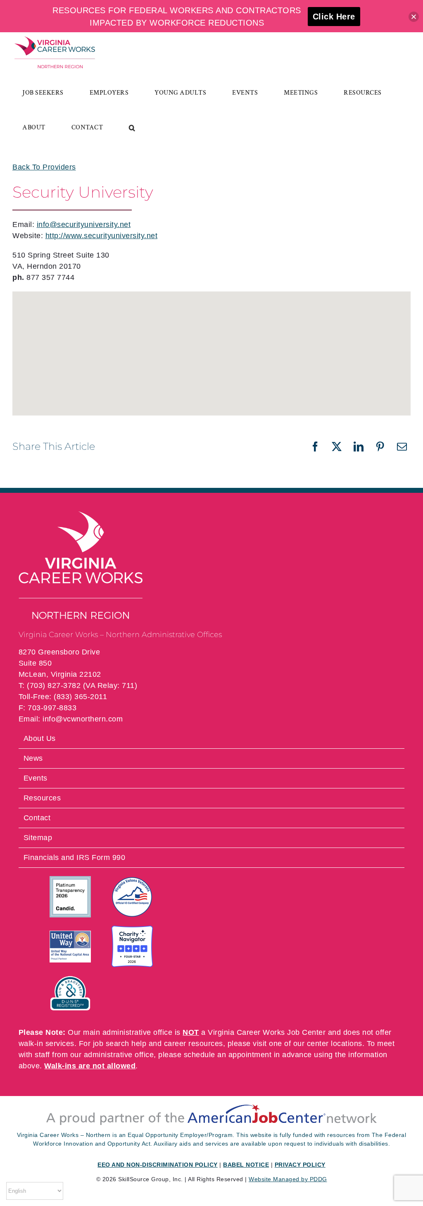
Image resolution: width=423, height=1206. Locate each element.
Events (36, 778)
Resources (42, 798)
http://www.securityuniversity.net (101, 236)
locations (346, 1043)
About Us (40, 738)
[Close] (414, 17)
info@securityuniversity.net (84, 224)
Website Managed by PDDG (288, 1179)
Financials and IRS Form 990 (75, 857)
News (33, 758)
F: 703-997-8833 (48, 708)
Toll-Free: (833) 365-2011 (63, 697)
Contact (37, 818)
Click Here (334, 16)
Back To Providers (44, 167)
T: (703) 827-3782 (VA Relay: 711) (78, 685)
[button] (132, 127)
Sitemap (38, 837)
